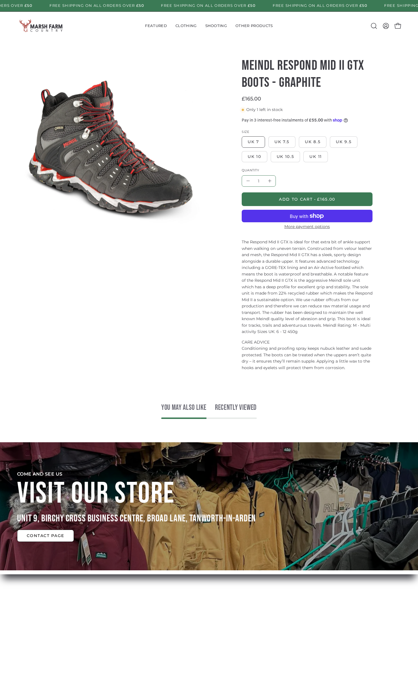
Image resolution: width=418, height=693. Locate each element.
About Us (126, 606)
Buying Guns (210, 606)
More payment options (307, 226)
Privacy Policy (210, 634)
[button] (156, 26)
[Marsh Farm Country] (41, 26)
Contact (125, 634)
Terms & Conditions (217, 625)
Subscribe (127, 625)
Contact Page (45, 535)
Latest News (130, 615)
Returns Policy (211, 615)
